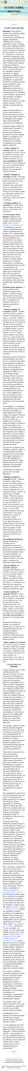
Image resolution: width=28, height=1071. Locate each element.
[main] (14, 10)
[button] (2, 2)
